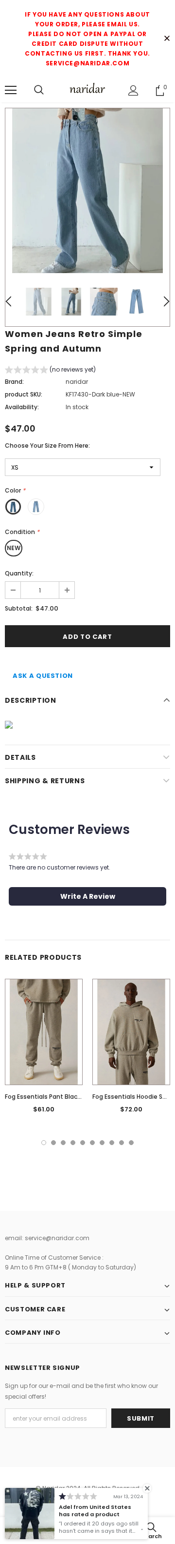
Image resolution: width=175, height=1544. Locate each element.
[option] (87, 190)
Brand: (14, 381)
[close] (167, 39)
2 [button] (53, 1142)
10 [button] (131, 1142)
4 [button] (72, 1142)
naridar (77, 381)
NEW (13, 548)
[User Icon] (133, 90)
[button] (50, 371)
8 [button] (111, 1142)
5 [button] (82, 1142)
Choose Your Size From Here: (47, 445)
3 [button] (63, 1142)
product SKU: (23, 394)
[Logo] (87, 89)
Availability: (22, 407)
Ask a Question (43, 675)
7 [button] (102, 1142)
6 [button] (92, 1142)
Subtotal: (19, 608)
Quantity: (19, 573)
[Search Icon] (39, 90)
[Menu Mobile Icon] (11, 90)
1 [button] (43, 1142)
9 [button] (121, 1142)
